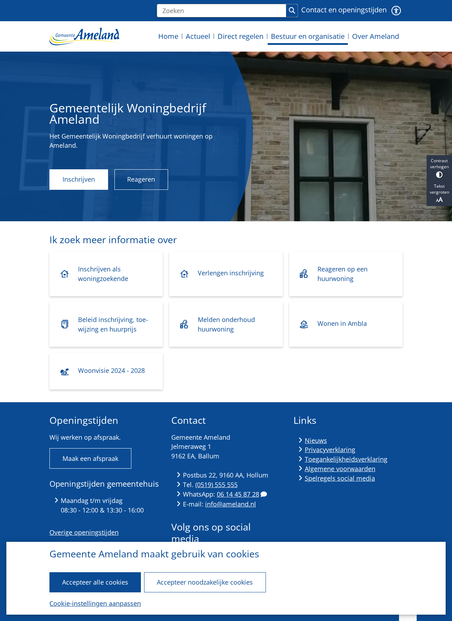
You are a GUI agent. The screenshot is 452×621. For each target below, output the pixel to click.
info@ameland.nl (230, 504)
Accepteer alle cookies (95, 582)
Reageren (141, 179)
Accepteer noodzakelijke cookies (205, 582)
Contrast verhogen (439, 164)
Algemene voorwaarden (340, 468)
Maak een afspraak (90, 458)
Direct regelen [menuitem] (240, 36)
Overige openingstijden (84, 532)
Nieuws (316, 440)
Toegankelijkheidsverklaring (346, 459)
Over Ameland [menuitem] (375, 36)
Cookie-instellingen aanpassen (95, 603)
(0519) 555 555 (216, 484)
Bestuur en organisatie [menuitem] (308, 36)
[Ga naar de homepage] (84, 36)
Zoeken (292, 10)
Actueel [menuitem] (198, 36)
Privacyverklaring (330, 449)
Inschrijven (79, 179)
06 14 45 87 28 (238, 494)
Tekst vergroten (439, 189)
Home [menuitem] (168, 36)
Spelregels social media (340, 478)
